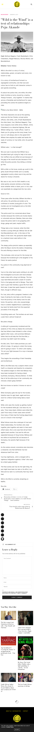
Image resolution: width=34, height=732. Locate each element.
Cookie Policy (10, 727)
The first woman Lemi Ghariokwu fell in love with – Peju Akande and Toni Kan (8, 625)
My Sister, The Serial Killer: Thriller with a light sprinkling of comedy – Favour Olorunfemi (24, 665)
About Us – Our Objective (13, 711)
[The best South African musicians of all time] (25, 677)
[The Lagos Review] (17, 4)
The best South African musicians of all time (24, 685)
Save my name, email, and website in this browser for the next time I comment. (15, 593)
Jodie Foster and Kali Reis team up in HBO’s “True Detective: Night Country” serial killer (24, 630)
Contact (25, 711)
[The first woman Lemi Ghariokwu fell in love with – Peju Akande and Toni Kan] (8, 615)
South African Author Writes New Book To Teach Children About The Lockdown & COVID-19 (8, 687)
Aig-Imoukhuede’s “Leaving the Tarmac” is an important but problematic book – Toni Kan (8, 651)
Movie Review (4, 14)
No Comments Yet (10, 544)
